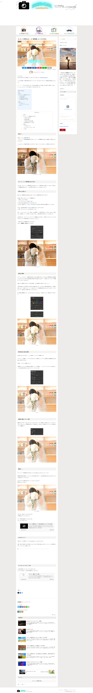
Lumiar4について (22, 103)
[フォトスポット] (54, 30)
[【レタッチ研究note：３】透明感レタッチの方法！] (34, 68)
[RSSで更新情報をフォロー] (22, 612)
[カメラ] (23, 30)
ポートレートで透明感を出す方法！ (24, 94)
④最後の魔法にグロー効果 (24, 99)
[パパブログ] (69, 30)
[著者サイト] (18, 612)
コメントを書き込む (37, 680)
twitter (42, 77)
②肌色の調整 (27, 119)
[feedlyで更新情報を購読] (20, 612)
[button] (75, 39)
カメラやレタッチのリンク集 (24, 104)
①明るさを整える (28, 117)
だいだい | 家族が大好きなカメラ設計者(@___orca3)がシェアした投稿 (71, 119)
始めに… (20, 93)
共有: (21, 105)
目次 (35, 112)
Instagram (45, 77)
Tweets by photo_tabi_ (64, 126)
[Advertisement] (46, 18)
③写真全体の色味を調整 (23, 98)
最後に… (25, 124)
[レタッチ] (38, 30)
